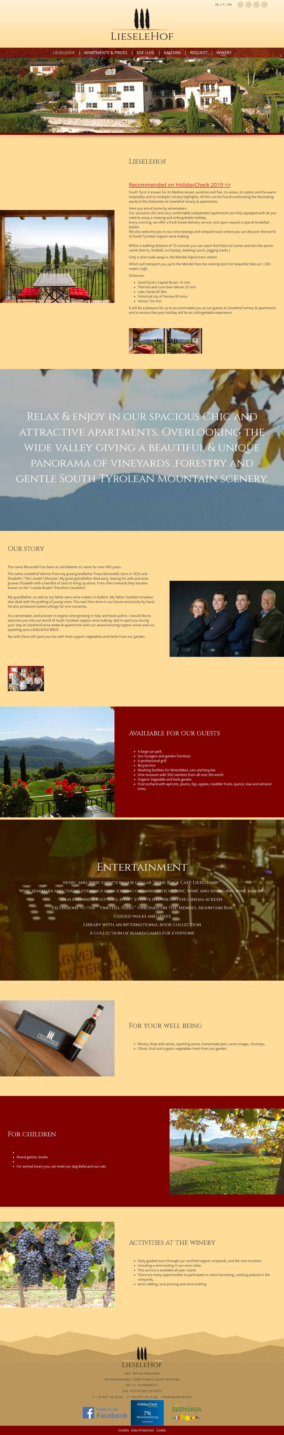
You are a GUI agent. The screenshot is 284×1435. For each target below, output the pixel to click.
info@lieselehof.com (177, 1397)
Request (198, 52)
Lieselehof (64, 52)
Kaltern (172, 52)
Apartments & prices (105, 52)
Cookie (161, 1430)
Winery (224, 52)
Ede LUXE (145, 52)
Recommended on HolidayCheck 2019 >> (180, 184)
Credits (123, 1430)
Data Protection (142, 1430)
